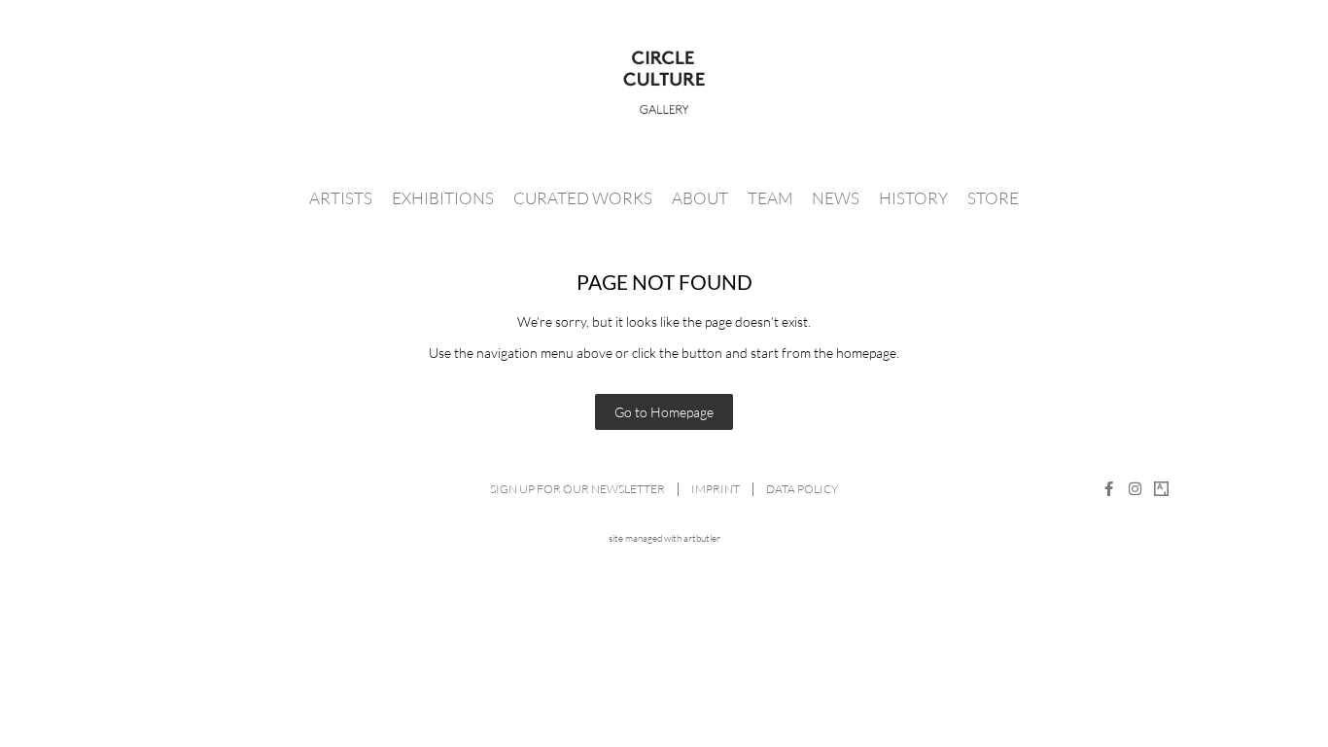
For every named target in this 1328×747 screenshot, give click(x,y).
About (700, 198)
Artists (340, 198)
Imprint (715, 488)
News (835, 198)
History (913, 198)
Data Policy (802, 488)
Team (770, 198)
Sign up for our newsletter (577, 488)
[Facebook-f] (1108, 488)
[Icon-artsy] (1161, 488)
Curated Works (582, 198)
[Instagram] (1135, 488)
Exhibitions (443, 198)
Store (993, 198)
